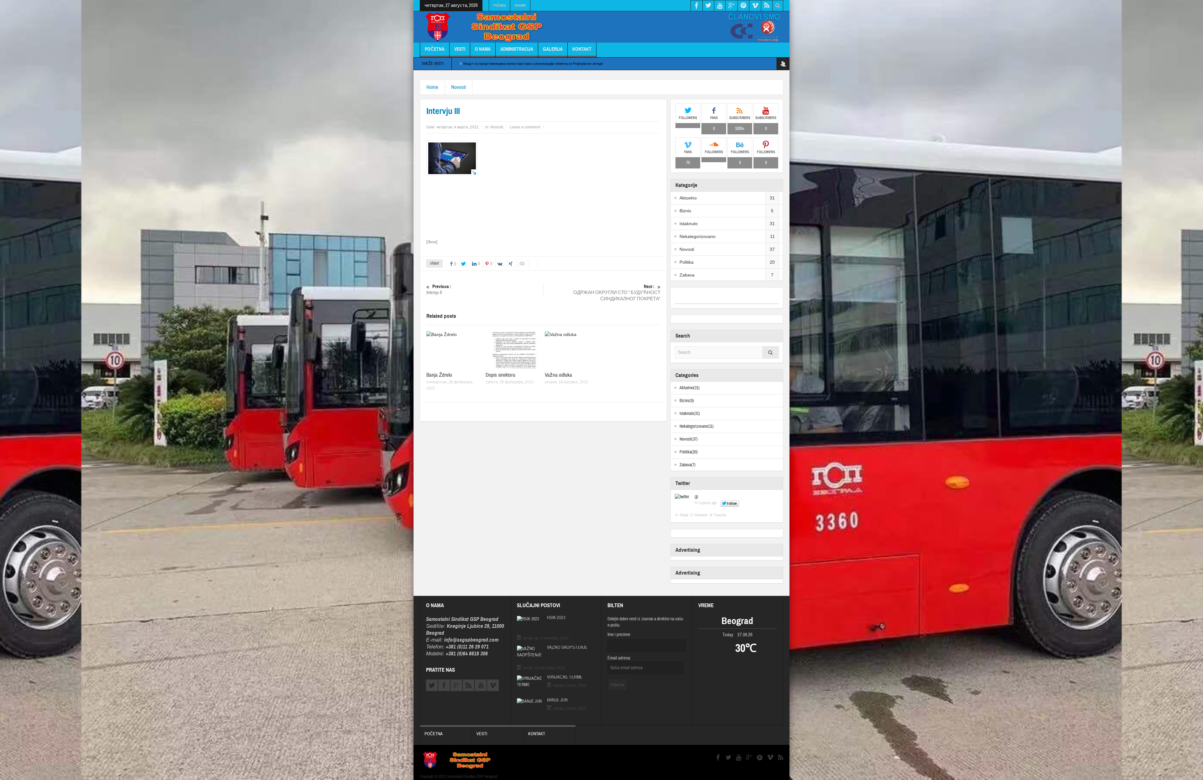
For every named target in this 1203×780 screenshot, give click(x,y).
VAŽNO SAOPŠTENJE (567, 647)
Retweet (701, 515)
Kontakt (520, 5)
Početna (499, 5)
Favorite (720, 515)
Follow (732, 503)
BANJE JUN (557, 700)
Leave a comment (525, 127)
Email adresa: (619, 658)
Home (432, 87)
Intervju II (438, 290)
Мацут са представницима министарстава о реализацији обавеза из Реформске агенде (533, 63)
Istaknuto (689, 223)
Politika (687, 262)
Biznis (685, 210)
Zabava (687, 274)
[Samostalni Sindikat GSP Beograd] (487, 27)
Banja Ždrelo (439, 375)
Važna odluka (558, 375)
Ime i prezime (618, 635)
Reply (684, 515)
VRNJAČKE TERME (564, 677)
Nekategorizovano (698, 236)
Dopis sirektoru (500, 375)
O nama (483, 49)
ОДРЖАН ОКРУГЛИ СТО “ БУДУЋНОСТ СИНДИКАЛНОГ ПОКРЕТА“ (616, 293)
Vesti (459, 49)
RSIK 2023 (556, 618)
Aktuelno (688, 197)
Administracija (516, 49)
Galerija (553, 49)
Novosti (458, 87)
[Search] (771, 352)
